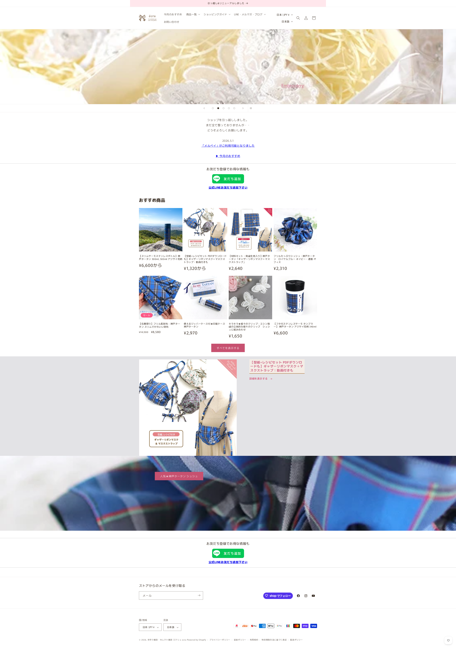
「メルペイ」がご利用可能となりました (228, 145)
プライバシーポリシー (219, 639)
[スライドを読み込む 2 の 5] (218, 108)
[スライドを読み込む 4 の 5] (229, 108)
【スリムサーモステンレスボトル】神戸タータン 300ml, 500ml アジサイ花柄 (160, 258)
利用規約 (254, 639)
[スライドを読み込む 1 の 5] (213, 108)
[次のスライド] (243, 108)
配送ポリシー (296, 639)
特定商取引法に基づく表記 (274, 639)
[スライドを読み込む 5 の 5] (234, 108)
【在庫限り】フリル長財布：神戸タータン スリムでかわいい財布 (159, 325)
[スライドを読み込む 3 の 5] (223, 108)
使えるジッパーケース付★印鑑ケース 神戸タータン (205, 325)
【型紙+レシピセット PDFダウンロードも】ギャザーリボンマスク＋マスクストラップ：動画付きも (205, 259)
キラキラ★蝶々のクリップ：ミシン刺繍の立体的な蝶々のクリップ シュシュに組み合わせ (249, 326)
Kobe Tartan (152, 84)
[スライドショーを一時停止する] (252, 108)
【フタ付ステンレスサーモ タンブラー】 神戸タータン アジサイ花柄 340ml (295, 325)
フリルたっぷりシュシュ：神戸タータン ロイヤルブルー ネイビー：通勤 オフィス (295, 259)
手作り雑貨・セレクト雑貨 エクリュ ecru (166, 639)
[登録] (199, 595)
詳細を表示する (258, 378)
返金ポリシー (240, 639)
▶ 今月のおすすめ (228, 156)
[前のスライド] (204, 108)
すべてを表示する (228, 348)
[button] (192, 14)
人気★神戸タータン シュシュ (179, 476)
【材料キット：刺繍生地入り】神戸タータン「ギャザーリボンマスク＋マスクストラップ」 (249, 259)
